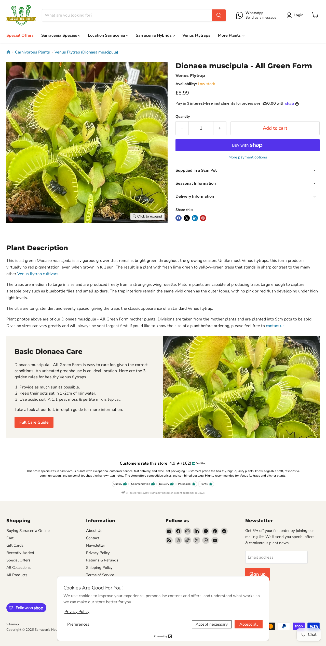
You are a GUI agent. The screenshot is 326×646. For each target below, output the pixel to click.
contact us (275, 326)
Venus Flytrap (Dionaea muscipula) (86, 52)
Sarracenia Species (59, 35)
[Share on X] (187, 218)
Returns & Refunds (102, 560)
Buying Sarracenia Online (28, 530)
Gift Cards (14, 545)
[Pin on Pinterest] (203, 218)
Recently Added (20, 552)
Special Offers (20, 35)
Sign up (257, 574)
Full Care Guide (34, 422)
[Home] (8, 52)
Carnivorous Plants (32, 52)
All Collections (18, 567)
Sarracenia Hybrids (154, 35)
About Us (94, 530)
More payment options (247, 157)
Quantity (182, 117)
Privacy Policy (98, 552)
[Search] (219, 15)
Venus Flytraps (196, 35)
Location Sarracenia (107, 35)
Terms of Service (100, 574)
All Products (16, 574)
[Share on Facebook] (178, 218)
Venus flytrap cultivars (37, 274)
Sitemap (12, 624)
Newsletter (95, 545)
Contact (92, 538)
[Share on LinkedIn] (195, 218)
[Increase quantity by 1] (219, 128)
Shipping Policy (99, 567)
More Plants (230, 35)
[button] (296, 15)
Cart (9, 538)
